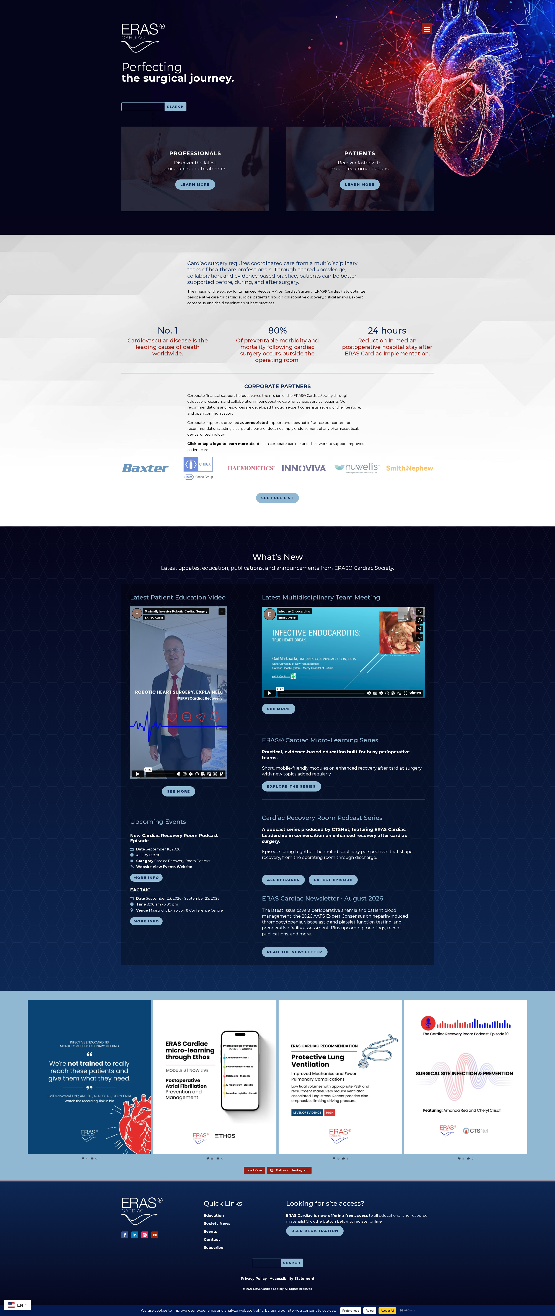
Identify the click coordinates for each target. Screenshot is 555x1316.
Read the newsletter (294, 952)
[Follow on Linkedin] (134, 1234)
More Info (146, 878)
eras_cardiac (88, 1004)
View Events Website (172, 867)
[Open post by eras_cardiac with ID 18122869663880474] (465, 1077)
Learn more (195, 184)
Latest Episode (333, 880)
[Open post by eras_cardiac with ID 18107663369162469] (340, 1077)
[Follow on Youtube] (154, 1234)
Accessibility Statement (292, 1279)
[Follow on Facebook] (124, 1234)
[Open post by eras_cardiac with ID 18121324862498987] (215, 1077)
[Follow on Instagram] (144, 1234)
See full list (277, 498)
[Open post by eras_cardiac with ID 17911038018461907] (89, 1077)
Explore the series (291, 786)
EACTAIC (140, 890)
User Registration (314, 1231)
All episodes (283, 880)
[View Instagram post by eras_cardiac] (147, 1148)
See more (178, 791)
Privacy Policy (254, 1279)
